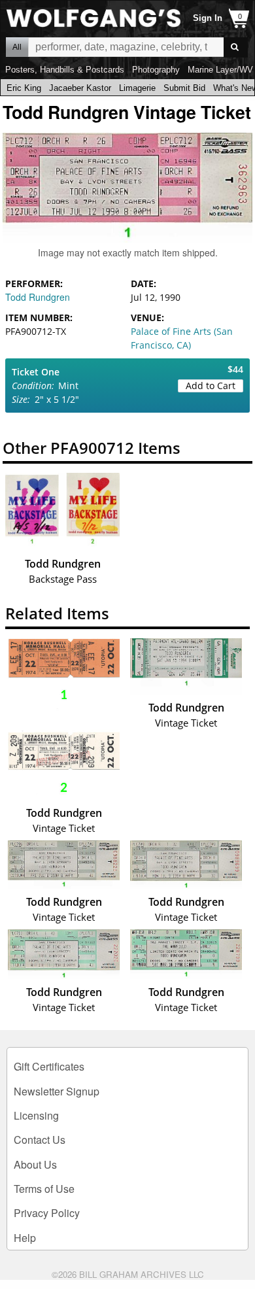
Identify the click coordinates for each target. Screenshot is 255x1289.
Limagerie (137, 88)
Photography (156, 70)
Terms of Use (44, 1188)
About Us (35, 1164)
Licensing (36, 1115)
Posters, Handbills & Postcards (64, 70)
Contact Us (39, 1139)
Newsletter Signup (56, 1091)
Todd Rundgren (37, 296)
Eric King (24, 88)
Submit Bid (184, 88)
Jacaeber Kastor (80, 88)
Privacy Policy (47, 1212)
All (17, 47)
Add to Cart (210, 385)
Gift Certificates (49, 1066)
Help (25, 1237)
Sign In (207, 18)
